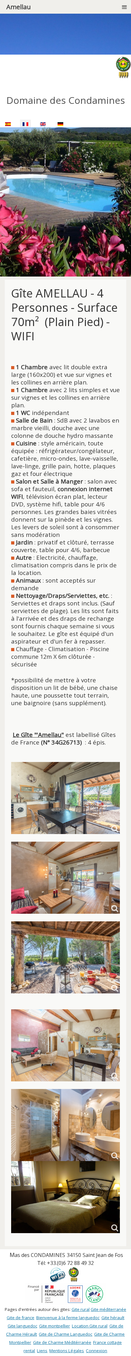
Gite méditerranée (108, 1309)
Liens (42, 1350)
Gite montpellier (54, 1326)
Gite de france (20, 1317)
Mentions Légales (66, 1350)
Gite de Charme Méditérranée (62, 1342)
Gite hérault (112, 1317)
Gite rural (81, 1309)
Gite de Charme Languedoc (65, 1334)
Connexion (96, 1350)
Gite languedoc (22, 1326)
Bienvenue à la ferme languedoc (68, 1317)
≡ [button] (124, 6)
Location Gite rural (89, 1326)
